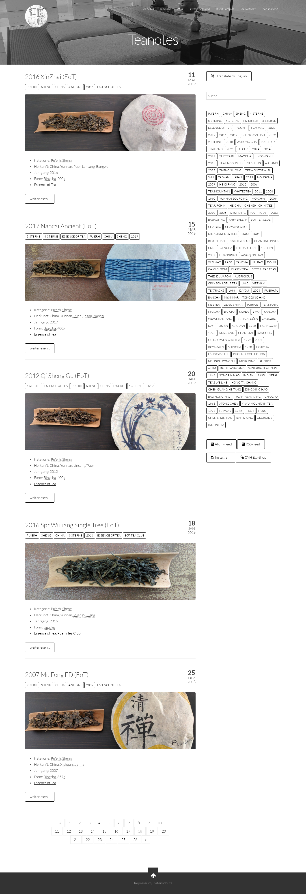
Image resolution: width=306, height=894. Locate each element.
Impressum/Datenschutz (153, 883)
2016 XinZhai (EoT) (51, 76)
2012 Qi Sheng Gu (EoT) (57, 375)
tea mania (270, 304)
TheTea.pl (227, 156)
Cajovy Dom (217, 269)
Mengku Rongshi (221, 361)
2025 (211, 170)
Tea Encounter (231, 163)
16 (116, 831)
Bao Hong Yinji (219, 396)
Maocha (244, 156)
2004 (256, 233)
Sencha (226, 248)
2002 (211, 255)
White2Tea (242, 191)
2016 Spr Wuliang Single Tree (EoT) (72, 525)
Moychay (258, 198)
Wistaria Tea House (263, 368)
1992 (247, 340)
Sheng (46, 87)
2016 (89, 87)
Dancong (264, 333)
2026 (256, 290)
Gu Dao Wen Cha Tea (224, 340)
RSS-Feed (252, 444)
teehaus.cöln (247, 319)
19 (152, 831)
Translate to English (231, 76)
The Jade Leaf (246, 248)
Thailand (215, 149)
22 (88, 839)
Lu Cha (243, 149)
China (60, 87)
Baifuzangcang (232, 368)
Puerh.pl (271, 290)
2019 (211, 135)
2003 (274, 212)
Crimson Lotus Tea (222, 283)
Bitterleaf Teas (264, 269)
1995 (261, 375)
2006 (254, 184)
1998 (252, 325)
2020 (272, 127)
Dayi (211, 325)
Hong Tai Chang (243, 382)
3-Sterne (269, 120)
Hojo (262, 410)
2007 (89, 685)
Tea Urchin (217, 205)
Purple (252, 304)
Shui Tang (238, 212)
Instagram (222, 457)
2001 (258, 340)
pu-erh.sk (250, 120)
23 (100, 839)
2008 (269, 191)
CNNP (212, 248)
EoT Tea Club (134, 535)
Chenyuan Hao (253, 135)
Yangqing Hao (252, 255)
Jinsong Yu (264, 156)
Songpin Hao (229, 375)
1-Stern (267, 248)
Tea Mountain (219, 191)
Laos (228, 262)
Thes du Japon (219, 276)
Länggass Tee (218, 354)
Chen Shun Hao (220, 417)
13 (81, 831)
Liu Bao (257, 262)
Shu (211, 177)
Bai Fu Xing (244, 417)
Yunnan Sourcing (233, 198)
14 (93, 831)
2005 (222, 212)
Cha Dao (214, 227)
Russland (226, 333)
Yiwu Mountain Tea (257, 403)
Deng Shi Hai (233, 304)
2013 (249, 177)
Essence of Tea (109, 87)
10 (159, 823)
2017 (134, 236)
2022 (272, 135)
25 (123, 839)
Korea (244, 311)
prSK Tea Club (239, 241)
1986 (211, 375)
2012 (150, 386)
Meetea (214, 304)
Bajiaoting (216, 219)
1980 (244, 283)
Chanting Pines (266, 241)
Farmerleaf (238, 219)
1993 (211, 410)
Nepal (273, 375)
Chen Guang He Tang (224, 389)
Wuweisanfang (220, 319)
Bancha (214, 297)
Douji (271, 262)
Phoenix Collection (249, 354)
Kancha (270, 311)
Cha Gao (271, 396)
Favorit (119, 386)
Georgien (264, 417)
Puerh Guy (258, 212)
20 (164, 831)
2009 (273, 198)
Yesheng (254, 163)
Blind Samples (225, 9)
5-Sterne (33, 236)
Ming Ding (247, 361)
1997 (256, 311)
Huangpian (228, 255)
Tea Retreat (248, 9)
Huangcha (268, 325)
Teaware (165, 9)
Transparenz (269, 9)
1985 (211, 403)
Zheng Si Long (230, 170)
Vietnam (258, 283)
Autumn (271, 163)
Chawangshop (236, 227)
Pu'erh (32, 87)
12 (69, 831)
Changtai (245, 333)
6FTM (212, 368)
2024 (255, 149)
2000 (245, 233)
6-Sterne (135, 386)
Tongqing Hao (253, 297)
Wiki (180, 9)
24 (112, 839)
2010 (211, 212)
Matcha (214, 311)
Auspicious (243, 276)
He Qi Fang (227, 184)
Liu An (223, 325)
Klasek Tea (239, 269)
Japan (237, 177)
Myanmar (231, 297)
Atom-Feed (223, 444)
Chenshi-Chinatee (258, 205)
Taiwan (223, 177)
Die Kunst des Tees (222, 233)
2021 (230, 149)
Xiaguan (238, 325)
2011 (258, 191)
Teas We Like (217, 382)
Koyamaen (216, 347)
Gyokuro (269, 319)
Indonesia (216, 425)
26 (135, 839)
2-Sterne (215, 142)
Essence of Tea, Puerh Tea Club (57, 633)
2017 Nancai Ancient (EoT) (61, 226)
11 (57, 831)
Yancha (242, 262)
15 (104, 831)
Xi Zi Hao (214, 262)
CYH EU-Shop (255, 457)
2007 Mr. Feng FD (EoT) (56, 674)
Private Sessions (199, 9)
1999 (231, 290)
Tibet (250, 410)
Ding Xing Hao (256, 389)
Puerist (265, 361)
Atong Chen (228, 403)
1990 (211, 198)
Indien (248, 375)
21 (76, 839)
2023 (211, 156)
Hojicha (262, 347)
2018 (229, 142)
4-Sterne (75, 87)
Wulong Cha (247, 142)
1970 (248, 347)
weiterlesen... (40, 198)
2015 (211, 163)
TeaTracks (216, 290)
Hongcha (264, 177)
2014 (267, 149)
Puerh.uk (268, 142)
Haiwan (225, 410)
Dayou (244, 290)
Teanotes (148, 9)
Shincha (234, 347)
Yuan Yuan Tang (248, 396)
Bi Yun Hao (216, 241)
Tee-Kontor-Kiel (258, 170)
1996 (211, 333)
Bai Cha (229, 311)
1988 (238, 410)
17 (128, 831)
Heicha (235, 205)
